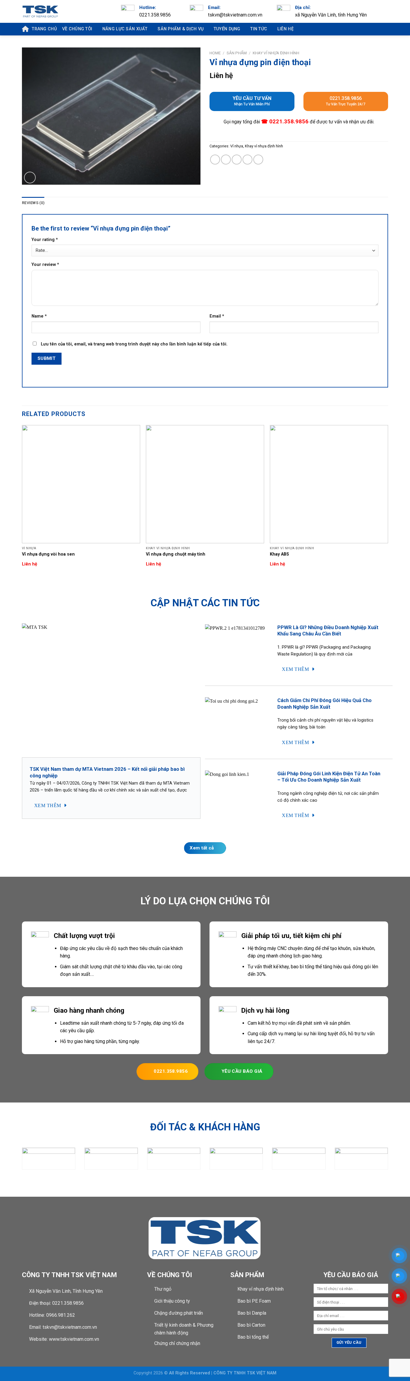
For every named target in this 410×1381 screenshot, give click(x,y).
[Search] (380, 29)
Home (215, 52)
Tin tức (258, 29)
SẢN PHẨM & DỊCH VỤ (180, 29)
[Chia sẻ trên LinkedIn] (258, 159)
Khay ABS (279, 554)
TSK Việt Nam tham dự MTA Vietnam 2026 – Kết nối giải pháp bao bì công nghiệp (107, 772)
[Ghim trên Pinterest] (247, 159)
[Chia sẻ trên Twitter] (226, 159)
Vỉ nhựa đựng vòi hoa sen (48, 554)
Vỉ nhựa (236, 146)
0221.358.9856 (345, 100)
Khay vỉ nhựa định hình (276, 52)
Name (39, 316)
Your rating (45, 239)
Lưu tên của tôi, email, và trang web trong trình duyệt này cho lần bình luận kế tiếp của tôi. (134, 344)
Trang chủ (44, 29)
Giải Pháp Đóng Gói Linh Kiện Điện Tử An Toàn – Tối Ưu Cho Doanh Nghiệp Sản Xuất (328, 777)
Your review (45, 264)
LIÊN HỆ (285, 29)
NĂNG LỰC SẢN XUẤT (125, 29)
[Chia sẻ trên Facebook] (215, 159)
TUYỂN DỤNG (227, 29)
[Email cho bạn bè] (237, 159)
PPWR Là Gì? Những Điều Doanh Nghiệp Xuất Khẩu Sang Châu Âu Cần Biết (327, 631)
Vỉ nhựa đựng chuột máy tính (175, 554)
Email (217, 316)
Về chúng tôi (77, 29)
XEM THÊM (48, 805)
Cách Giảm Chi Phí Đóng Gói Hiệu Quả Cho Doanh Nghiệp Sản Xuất (324, 704)
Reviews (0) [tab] (33, 203)
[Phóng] (30, 177)
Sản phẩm (237, 52)
